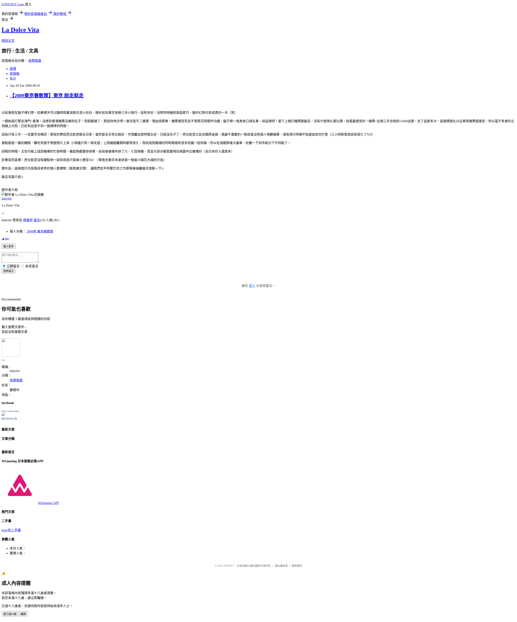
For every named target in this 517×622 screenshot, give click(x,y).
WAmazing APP (48, 503)
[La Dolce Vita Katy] (3, 415)
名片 (13, 78)
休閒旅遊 (34, 60)
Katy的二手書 (11, 530)
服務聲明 (297, 565)
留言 (37, 220)
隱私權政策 (281, 565)
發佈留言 (8, 271)
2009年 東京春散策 (40, 231)
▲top (5, 238)
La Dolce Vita (20, 29)
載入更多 (8, 246)
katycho (7, 198)
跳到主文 (8, 40)
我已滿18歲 (10, 614)
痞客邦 (28, 220)
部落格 (14, 73)
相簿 (13, 69)
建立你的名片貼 (9, 419)
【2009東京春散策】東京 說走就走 (47, 95)
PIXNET (228, 565)
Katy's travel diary (10, 411)
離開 (23, 614)
